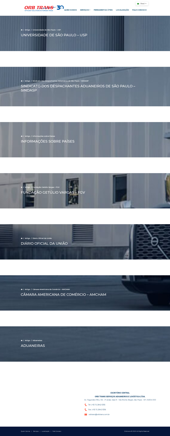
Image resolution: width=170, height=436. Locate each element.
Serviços (84, 10)
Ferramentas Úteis (103, 10)
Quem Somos (70, 10)
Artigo (27, 30)
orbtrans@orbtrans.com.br (99, 414)
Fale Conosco (139, 10)
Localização (122, 10)
